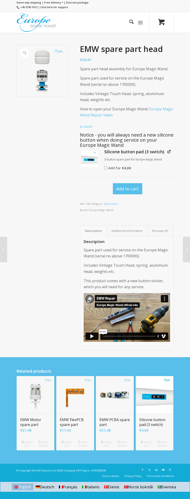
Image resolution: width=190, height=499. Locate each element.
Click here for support (54, 7)
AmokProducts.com (44, 470)
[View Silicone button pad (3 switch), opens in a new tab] (169, 151)
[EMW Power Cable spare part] (186, 249)
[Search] (129, 22)
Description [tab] (93, 231)
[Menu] (140, 22)
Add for (119, 168)
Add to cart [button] (28, 443)
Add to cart (127, 189)
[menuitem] (129, 22)
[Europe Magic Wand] (36, 22)
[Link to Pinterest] (170, 469)
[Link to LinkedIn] (156, 469)
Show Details (43, 443)
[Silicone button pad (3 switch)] (3, 249)
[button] (89, 159)
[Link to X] (149, 469)
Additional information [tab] (127, 231)
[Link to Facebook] (142, 469)
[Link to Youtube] (163, 469)
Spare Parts (111, 203)
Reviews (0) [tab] (160, 231)
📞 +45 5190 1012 (26, 7)
